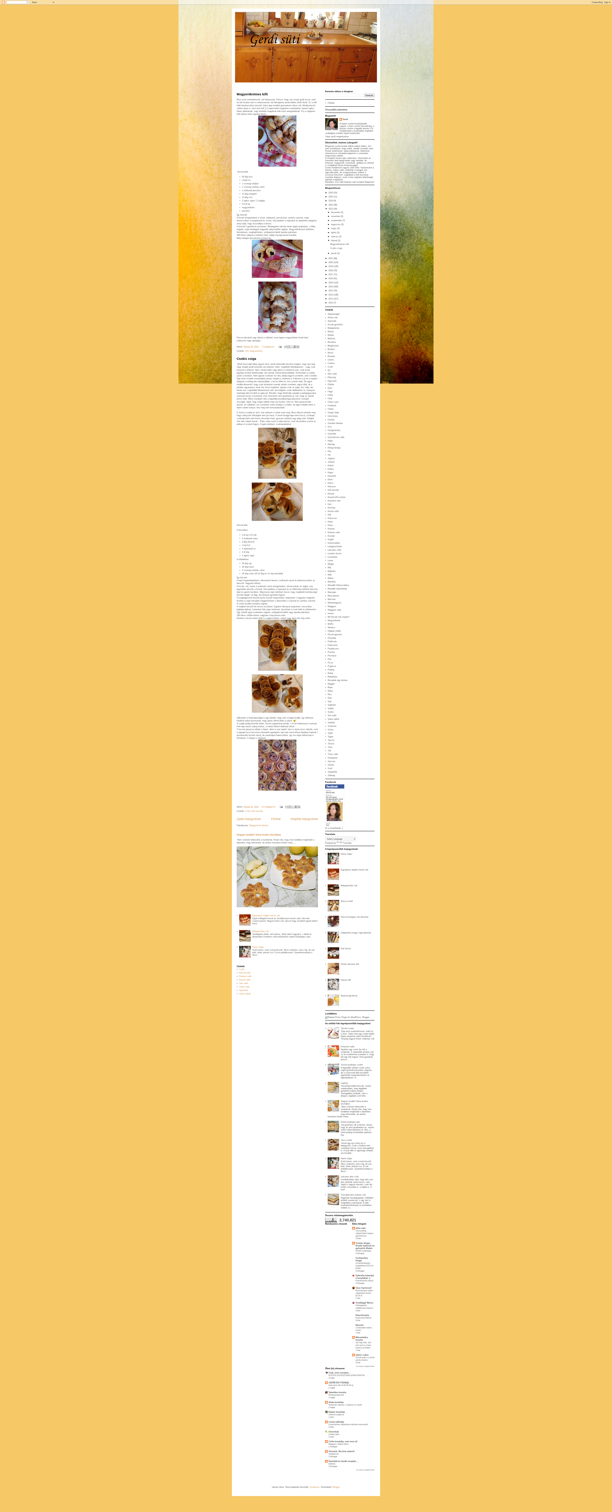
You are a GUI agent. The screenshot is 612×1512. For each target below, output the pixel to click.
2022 (331, 209)
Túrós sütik (244, 987)
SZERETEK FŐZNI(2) (338, 1382)
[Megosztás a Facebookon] (294, 346)
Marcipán (332, 592)
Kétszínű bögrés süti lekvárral (354, 917)
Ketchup (331, 507)
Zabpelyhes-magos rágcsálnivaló (356, 933)
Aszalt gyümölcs (335, 324)
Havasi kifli (346, 980)
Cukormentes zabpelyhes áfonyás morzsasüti (348, 1424)
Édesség (332, 377)
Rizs (330, 694)
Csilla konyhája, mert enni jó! (342, 1441)
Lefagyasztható (335, 546)
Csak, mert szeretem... (339, 1373)
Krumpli (331, 536)
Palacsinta (332, 645)
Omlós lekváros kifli (350, 964)
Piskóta (331, 652)
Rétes (330, 691)
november (336, 216)
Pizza (330, 662)
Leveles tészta (334, 553)
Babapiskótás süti (260, 931)
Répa (330, 687)
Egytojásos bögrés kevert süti (266, 915)
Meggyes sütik (334, 610)
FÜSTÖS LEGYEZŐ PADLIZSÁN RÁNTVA (346, 1375)
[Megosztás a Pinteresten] (297, 346)
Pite (329, 659)
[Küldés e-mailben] (285, 346)
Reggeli (331, 684)
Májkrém (332, 571)
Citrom (331, 360)
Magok (331, 564)
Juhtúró (331, 462)
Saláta (331, 708)
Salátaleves (333, 1454)
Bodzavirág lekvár (349, 996)
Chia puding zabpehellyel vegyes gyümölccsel (364, 1233)
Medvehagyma (334, 603)
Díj (329, 370)
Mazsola (331, 599)
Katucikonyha (362, 1315)
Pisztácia (332, 655)
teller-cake (361, 1228)
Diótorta (331, 1464)
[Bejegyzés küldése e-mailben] (280, 346)
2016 (331, 278)
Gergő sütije (333, 412)
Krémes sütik (245, 976)
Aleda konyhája (336, 1402)
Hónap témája (334, 448)
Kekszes (332, 486)
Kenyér (331, 493)
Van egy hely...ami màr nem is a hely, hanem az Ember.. (363, 1345)
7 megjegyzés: (268, 346)
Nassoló (360, 1325)
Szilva (330, 729)
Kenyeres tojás (348, 1046)
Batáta (331, 335)
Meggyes (332, 606)
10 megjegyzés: (269, 807)
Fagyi (330, 391)
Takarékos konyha (337, 1392)
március (335, 236)
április (334, 232)
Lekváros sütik (334, 550)
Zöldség (331, 775)
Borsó (330, 353)
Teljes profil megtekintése (337, 136)
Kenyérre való (334, 500)
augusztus (336, 224)
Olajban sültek (334, 631)
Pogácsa (332, 666)
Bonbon (331, 349)
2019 (331, 266)
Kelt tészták (257, 811)
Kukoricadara (334, 543)
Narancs (331, 627)
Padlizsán (332, 641)
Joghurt (331, 458)
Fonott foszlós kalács (365, 1281)
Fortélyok (332, 405)
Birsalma (332, 342)
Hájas (330, 441)
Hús (329, 451)
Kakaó (331, 465)
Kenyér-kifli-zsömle (336, 497)
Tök (329, 750)
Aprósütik (243, 990)
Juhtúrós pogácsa (336, 1414)
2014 (331, 286)
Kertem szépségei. (364, 1251)
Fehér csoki (333, 402)
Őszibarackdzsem (336, 1395)
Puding (331, 669)
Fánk (330, 398)
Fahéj (330, 395)
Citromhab (333, 1432)
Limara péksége (336, 1422)
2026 (331, 192)
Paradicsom (333, 648)
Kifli (247, 351)
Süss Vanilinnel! (364, 1288)
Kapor (330, 472)
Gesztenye (333, 416)
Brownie (331, 356)
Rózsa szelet (347, 901)
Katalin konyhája (336, 1412)
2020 (331, 262)
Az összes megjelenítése (365, 1366)
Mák (330, 574)
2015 (331, 282)
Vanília (331, 765)
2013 (331, 290)
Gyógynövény (334, 430)
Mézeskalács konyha (362, 1338)
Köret (330, 525)
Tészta (331, 743)
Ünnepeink (332, 758)
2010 (331, 302)
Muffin (330, 624)
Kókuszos (332, 518)
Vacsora (331, 761)
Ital (329, 455)
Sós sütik (243, 983)
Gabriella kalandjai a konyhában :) (365, 1276)
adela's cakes (362, 1355)
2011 (331, 298)
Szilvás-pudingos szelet (352, 1065)
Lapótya (344, 1083)
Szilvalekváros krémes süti (353, 1195)
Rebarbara (332, 676)
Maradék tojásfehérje (337, 588)
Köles (330, 522)
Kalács (331, 469)
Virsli (330, 768)
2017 (331, 274)
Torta (330, 747)
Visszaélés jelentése (336, 109)
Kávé (330, 479)
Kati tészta (346, 948)
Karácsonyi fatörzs (364, 1318)
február (334, 240)
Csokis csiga (246, 358)
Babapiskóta (333, 328)
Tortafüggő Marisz (364, 1303)
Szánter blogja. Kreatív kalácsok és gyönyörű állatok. (365, 1245)
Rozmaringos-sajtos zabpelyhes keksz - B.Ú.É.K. (364, 1293)
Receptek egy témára (337, 680)
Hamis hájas (258, 947)
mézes (331, 613)
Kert (330, 504)
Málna (330, 578)
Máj (329, 567)
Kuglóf (331, 539)
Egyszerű (332, 381)
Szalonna (332, 726)
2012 (331, 295)
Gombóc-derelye (335, 423)
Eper (330, 388)
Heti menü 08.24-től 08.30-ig (340, 1385)
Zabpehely (332, 772)
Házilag (331, 444)
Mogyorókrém (256, 351)
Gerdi (345, 119)
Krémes (331, 529)
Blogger (336, 1487)
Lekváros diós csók (350, 1176)
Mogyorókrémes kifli (252, 94)
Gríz (330, 427)
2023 (331, 205)
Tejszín (331, 740)
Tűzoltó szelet (347, 1028)
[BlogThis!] (288, 346)
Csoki (247, 811)
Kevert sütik (244, 980)
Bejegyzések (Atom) (258, 825)
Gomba (331, 419)
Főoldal (275, 819)
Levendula (332, 557)
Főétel (330, 409)
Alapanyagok (334, 314)
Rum (330, 698)
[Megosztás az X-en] (291, 346)
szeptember (336, 220)
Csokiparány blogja (362, 1259)
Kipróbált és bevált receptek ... (343, 1461)
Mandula (331, 581)
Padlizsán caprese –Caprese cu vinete (345, 1405)
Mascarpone (333, 596)
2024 (331, 200)
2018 (331, 270)
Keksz (331, 483)
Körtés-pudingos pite (350, 1122)
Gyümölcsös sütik (336, 437)
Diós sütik (332, 374)
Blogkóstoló (333, 346)
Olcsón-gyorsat (335, 634)
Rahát (330, 673)
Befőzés (331, 338)
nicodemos (315, 1487)
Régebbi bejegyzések (304, 819)
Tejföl (330, 733)
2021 (331, 258)
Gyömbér (332, 434)
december (336, 212)
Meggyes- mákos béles (338, 1444)
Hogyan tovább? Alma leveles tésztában (259, 834)
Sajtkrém (332, 705)
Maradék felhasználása (338, 585)
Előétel (331, 384)
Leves (330, 560)
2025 (331, 196)
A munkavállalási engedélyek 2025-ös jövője (364, 1265)
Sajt (329, 701)
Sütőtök (331, 722)
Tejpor (330, 736)
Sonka (331, 712)
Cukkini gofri (333, 1434)
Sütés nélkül (245, 994)
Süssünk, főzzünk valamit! (341, 1451)
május (334, 228)
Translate (347, 843)
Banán (331, 331)
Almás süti (333, 317)
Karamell (332, 476)
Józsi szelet (346, 1140)
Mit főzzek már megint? (339, 617)
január (334, 253)
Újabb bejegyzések (249, 819)
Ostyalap (332, 638)
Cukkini (331, 363)
